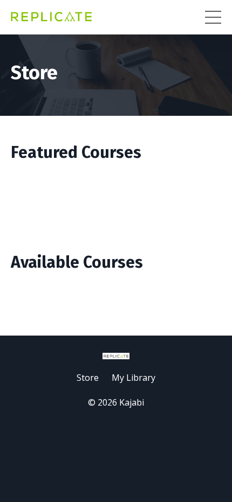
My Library (133, 378)
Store (88, 378)
